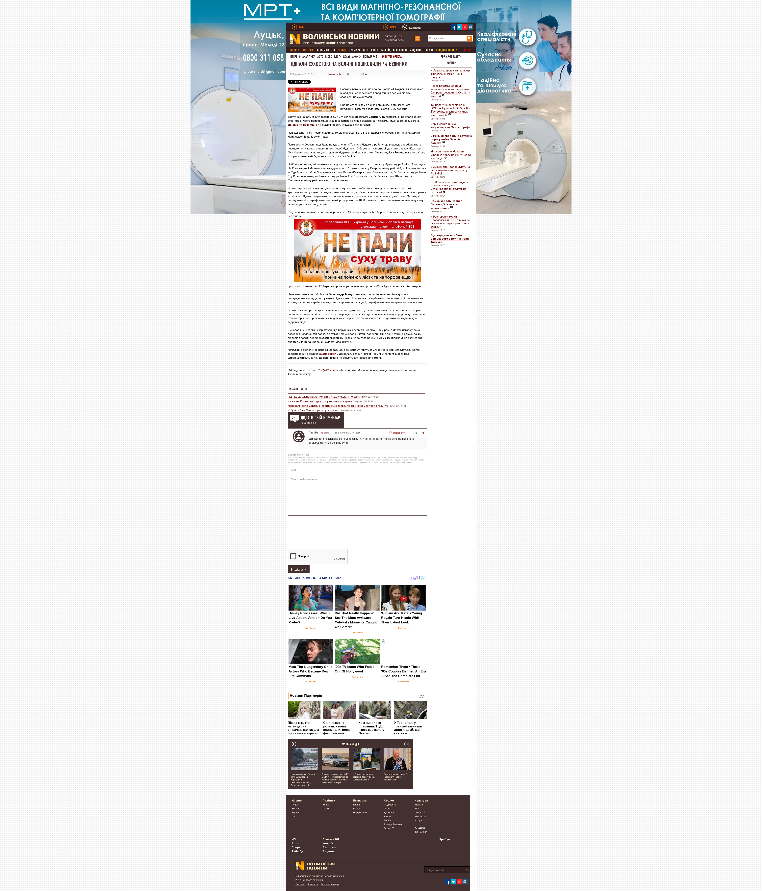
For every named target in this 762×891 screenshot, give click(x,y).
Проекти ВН (400, 50)
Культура (354, 50)
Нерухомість (360, 812)
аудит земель (328, 353)
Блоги (337, 57)
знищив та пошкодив (302, 124)
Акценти (415, 50)
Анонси (356, 57)
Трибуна (428, 50)
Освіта (387, 808)
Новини (451, 63)
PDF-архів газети (451, 57)
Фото (320, 57)
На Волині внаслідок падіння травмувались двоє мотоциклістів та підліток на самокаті (449, 187)
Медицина (390, 804)
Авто (365, 50)
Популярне (370, 57)
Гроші (356, 804)
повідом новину (446, 50)
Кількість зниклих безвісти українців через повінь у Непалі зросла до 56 (451, 154)
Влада (326, 804)
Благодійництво (393, 824)
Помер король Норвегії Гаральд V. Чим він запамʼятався (395, 776)
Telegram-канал (327, 370)
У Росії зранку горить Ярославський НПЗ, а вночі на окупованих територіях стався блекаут (450, 221)
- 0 (422, 432)
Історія (418, 820)
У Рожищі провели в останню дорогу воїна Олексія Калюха (363, 776)
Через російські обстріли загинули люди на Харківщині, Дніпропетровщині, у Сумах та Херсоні (450, 91)
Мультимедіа (350, 744)
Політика (328, 800)
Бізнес (357, 808)
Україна (296, 812)
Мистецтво (421, 816)
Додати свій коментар (320, 418)
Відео (328, 57)
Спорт (374, 50)
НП (333, 50)
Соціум (389, 800)
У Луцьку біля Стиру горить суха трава (313, 410)
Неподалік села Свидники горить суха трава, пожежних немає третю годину (337, 405)
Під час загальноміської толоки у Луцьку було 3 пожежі (323, 396)
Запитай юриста (392, 57)
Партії (325, 808)
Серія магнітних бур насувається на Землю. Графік (450, 125)
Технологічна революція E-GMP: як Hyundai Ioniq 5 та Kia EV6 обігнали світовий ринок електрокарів (450, 110)
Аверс (467, 50)
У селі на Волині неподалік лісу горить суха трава (320, 401)
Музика (419, 804)
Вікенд (387, 816)
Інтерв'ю (295, 57)
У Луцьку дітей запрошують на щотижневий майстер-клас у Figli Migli (450, 170)
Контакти (313, 884)
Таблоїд (386, 50)
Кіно (417, 808)
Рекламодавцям (330, 884)
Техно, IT (389, 828)
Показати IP (326, 432)
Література (421, 812)
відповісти (399, 432)
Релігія (388, 820)
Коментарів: (335, 74)
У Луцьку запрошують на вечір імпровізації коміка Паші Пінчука (450, 73)
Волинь (296, 808)
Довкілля (389, 812)
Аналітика (308, 57)
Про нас (300, 884)
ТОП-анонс (421, 831)
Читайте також (298, 389)
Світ (294, 816)
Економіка (322, 50)
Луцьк (295, 804)
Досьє (346, 57)
